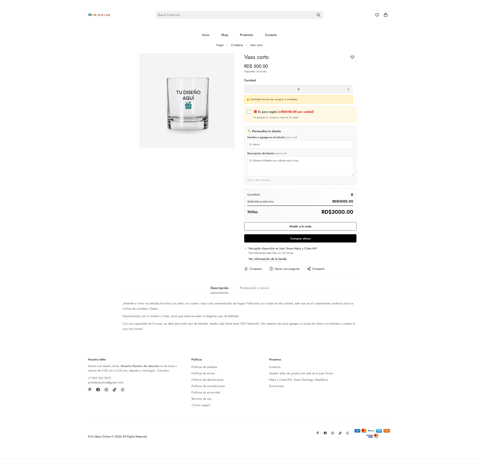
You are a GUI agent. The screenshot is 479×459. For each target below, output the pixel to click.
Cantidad (250, 80)
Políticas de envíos (203, 373)
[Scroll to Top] (471, 438)
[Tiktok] (114, 390)
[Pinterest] (90, 390)
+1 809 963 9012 (99, 378)
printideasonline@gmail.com (105, 382)
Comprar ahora (300, 238)
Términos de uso (201, 399)
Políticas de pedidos (204, 367)
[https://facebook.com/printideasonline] (98, 390)
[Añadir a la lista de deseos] (352, 57)
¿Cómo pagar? (201, 405)
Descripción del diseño (267, 153)
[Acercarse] (231, 61)
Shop (224, 35)
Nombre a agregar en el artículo (272, 137)
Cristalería (237, 45)
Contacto (271, 35)
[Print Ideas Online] (99, 14)
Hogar (220, 45)
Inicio (205, 35)
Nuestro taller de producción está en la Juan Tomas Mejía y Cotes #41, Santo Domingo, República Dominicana (301, 379)
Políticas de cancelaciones (208, 386)
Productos (246, 35)
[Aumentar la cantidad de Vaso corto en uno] (348, 89)
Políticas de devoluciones (207, 379)
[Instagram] (106, 390)
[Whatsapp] (123, 390)
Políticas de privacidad (205, 392)
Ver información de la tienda (267, 259)
